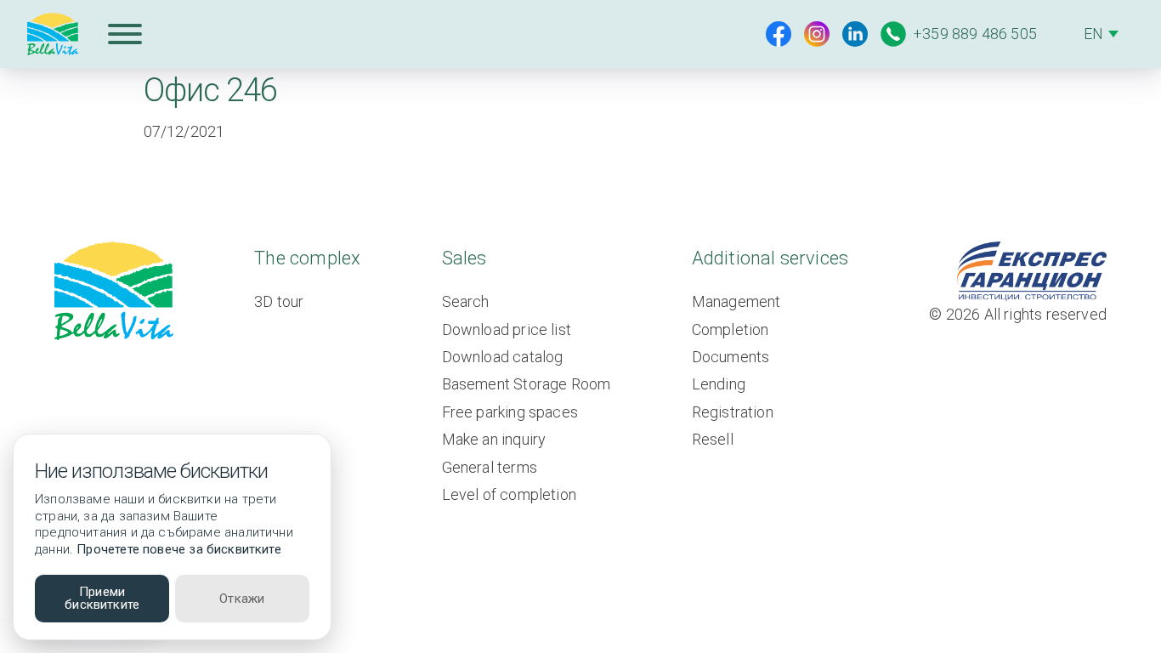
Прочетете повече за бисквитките (178, 549)
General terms (489, 467)
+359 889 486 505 (975, 34)
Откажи (241, 598)
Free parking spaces (510, 412)
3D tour (278, 301)
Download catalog (503, 357)
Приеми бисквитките (102, 598)
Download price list (506, 329)
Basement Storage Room (526, 384)
